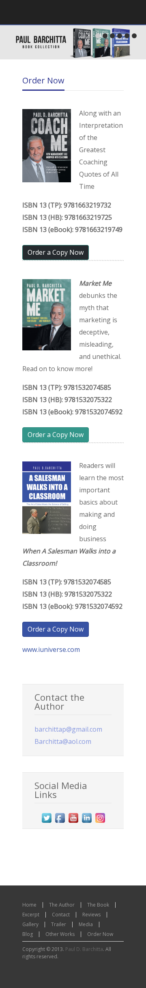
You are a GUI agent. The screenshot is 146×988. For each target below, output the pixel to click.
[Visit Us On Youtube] (73, 822)
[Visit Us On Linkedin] (86, 822)
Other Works (60, 934)
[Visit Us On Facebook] (60, 822)
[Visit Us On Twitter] (46, 822)
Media (86, 924)
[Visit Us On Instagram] (100, 822)
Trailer (58, 924)
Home (29, 904)
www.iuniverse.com (51, 649)
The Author (62, 904)
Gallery (30, 924)
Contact (61, 914)
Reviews (91, 914)
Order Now (43, 80)
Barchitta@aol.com (62, 741)
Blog (27, 934)
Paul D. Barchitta (84, 949)
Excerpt (30, 914)
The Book (98, 904)
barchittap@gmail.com (68, 729)
